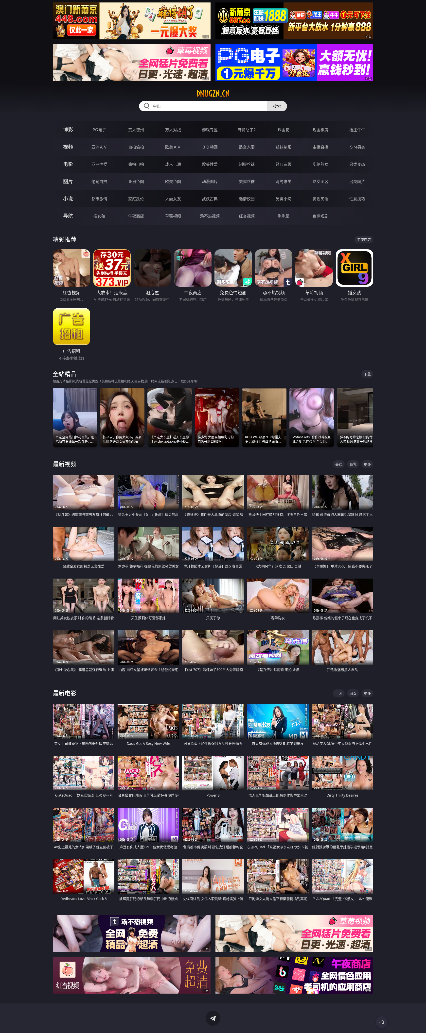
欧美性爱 (210, 164)
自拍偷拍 (136, 147)
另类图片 (357, 181)
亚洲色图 (136, 181)
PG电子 (99, 130)
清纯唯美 (283, 181)
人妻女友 (173, 198)
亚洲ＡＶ (99, 147)
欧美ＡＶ (173, 147)
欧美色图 (173, 181)
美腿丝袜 (247, 181)
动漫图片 (210, 181)
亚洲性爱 (99, 164)
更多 (367, 464)
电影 (68, 164)
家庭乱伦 (136, 198)
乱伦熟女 (320, 164)
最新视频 (64, 464)
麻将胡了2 (247, 130)
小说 (68, 198)
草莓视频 (173, 216)
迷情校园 (247, 198)
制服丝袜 (247, 164)
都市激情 (99, 198)
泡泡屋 (283, 216)
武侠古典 (210, 198)
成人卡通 (173, 164)
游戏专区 (210, 130)
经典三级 (283, 164)
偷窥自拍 (99, 181)
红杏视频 (247, 216)
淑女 (353, 693)
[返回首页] (382, 1022)
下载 (367, 374)
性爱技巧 (357, 198)
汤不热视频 (210, 216)
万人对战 (173, 130)
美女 (338, 464)
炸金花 (283, 130)
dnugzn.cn (213, 94)
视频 (68, 147)
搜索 (277, 106)
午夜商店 (136, 216)
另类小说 (283, 198)
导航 (68, 216)
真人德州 (136, 130)
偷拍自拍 (136, 164)
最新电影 (64, 693)
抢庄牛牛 (357, 130)
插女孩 (99, 216)
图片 (68, 181)
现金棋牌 (320, 130)
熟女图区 (320, 181)
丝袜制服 (283, 147)
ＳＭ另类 (357, 147)
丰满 (338, 693)
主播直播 (320, 147)
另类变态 (357, 164)
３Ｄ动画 (210, 147)
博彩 (68, 129)
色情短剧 (320, 216)
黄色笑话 (320, 198)
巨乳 (353, 464)
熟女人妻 (247, 147)
